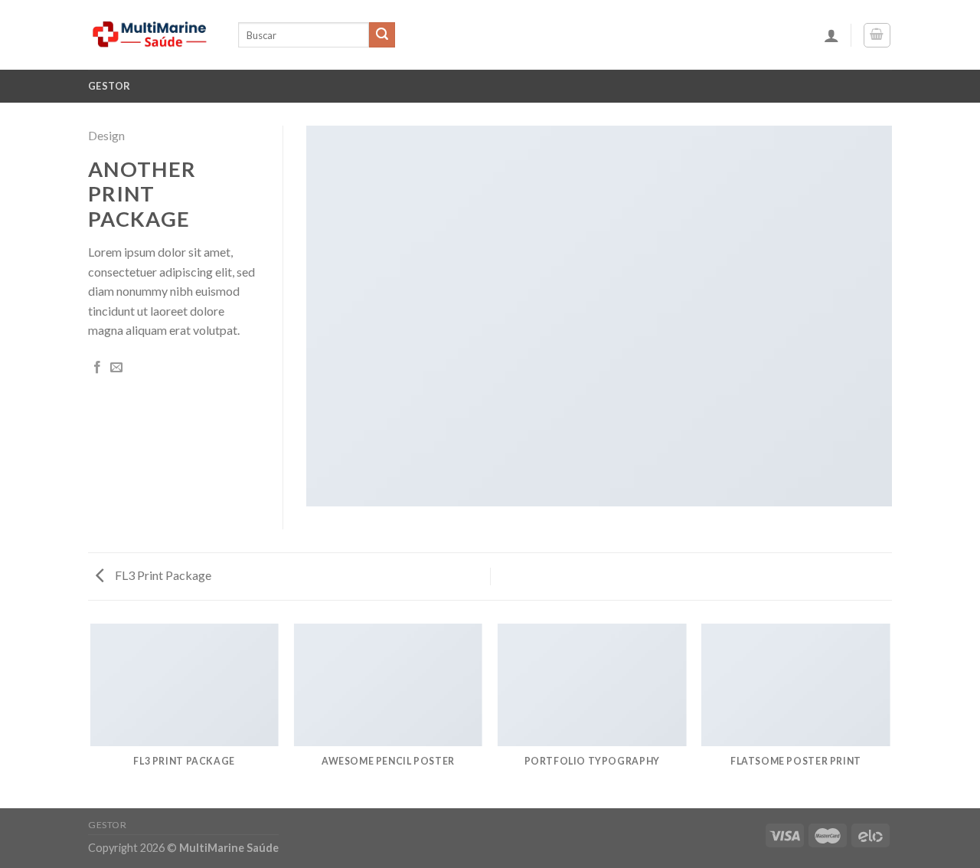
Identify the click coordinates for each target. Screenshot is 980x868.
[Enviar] (382, 35)
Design (106, 135)
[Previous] (91, 714)
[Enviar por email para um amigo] (116, 368)
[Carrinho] (877, 35)
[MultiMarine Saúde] (151, 34)
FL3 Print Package (162, 575)
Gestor (109, 86)
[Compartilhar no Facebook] (97, 368)
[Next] (889, 714)
